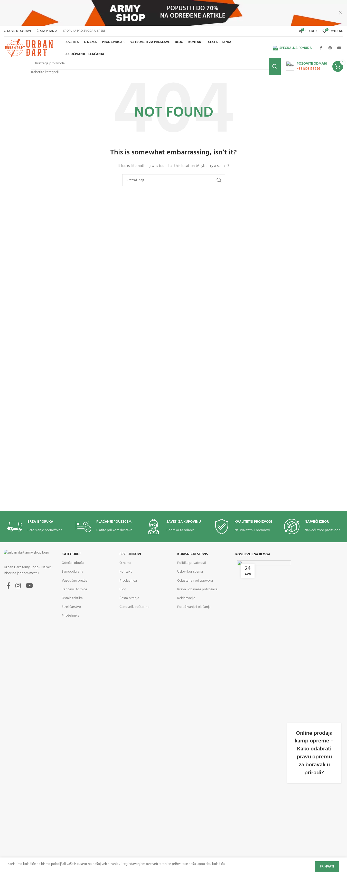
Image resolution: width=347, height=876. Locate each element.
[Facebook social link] (321, 48)
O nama (125, 563)
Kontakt (125, 572)
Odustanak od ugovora (195, 581)
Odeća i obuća (73, 563)
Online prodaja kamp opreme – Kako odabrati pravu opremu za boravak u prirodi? (314, 753)
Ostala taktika (72, 598)
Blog (122, 589)
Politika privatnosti (191, 563)
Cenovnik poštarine (134, 607)
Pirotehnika (70, 616)
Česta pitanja (129, 598)
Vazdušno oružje (74, 581)
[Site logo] (30, 48)
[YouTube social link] (339, 48)
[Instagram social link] (330, 48)
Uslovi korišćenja (190, 572)
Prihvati (327, 866)
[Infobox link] (306, 66)
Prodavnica (128, 581)
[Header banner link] (173, 13)
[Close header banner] (340, 13)
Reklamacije (186, 598)
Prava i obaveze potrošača (197, 589)
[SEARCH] (275, 66)
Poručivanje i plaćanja (194, 607)
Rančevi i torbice (74, 589)
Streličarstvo (71, 607)
